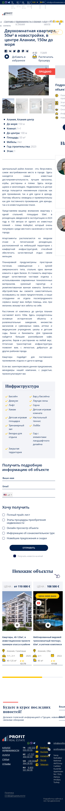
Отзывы (6, 764)
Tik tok (43, 760)
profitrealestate (58, 749)
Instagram (44, 756)
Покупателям (35, 22)
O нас (6, 22)
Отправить (29, 547)
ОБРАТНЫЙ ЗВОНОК (55, 32)
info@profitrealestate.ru (58, 743)
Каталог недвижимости (19, 22)
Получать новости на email (30, 556)
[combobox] (7, 494)
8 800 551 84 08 (28, 768)
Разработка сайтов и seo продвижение (53, 800)
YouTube (44, 752)
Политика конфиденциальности (15, 794)
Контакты (7, 26)
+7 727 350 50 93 (28, 755)
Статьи (44, 22)
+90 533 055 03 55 (29, 748)
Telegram (44, 764)
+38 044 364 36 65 (29, 762)
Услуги (6, 755)
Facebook (44, 748)
